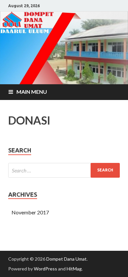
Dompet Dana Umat (66, 259)
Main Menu (31, 92)
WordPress (45, 268)
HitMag (74, 268)
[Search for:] (64, 170)
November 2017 (30, 212)
